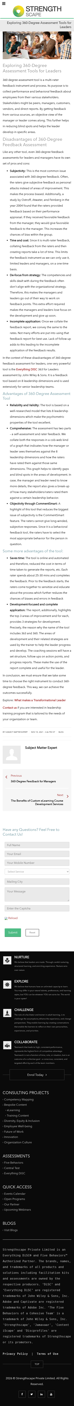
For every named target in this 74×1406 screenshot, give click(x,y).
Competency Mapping (19, 1099)
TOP (37, 1364)
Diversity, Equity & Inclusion (22, 1121)
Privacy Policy (15, 1354)
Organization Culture (18, 1142)
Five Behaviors (13, 1162)
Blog (61, 732)
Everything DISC (26, 369)
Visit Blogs (11, 1230)
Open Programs (14, 1199)
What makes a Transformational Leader (40, 700)
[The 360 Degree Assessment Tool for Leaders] (37, 14)
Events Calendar (15, 1193)
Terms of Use (47, 1354)
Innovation (11, 1137)
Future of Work (14, 1131)
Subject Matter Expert (16, 732)
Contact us (10, 707)
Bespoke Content (15, 1104)
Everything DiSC (15, 1173)
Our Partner (11, 1204)
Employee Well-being (18, 1126)
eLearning (13, 1110)
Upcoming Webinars (17, 1209)
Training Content (18, 1115)
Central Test (12, 1168)
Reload (13, 918)
